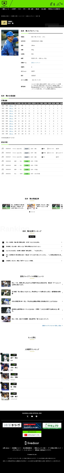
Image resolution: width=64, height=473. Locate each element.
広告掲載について (16, 448)
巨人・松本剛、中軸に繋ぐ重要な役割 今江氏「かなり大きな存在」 (23, 242)
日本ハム (11, 105)
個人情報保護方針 (27, 448)
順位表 (37, 9)
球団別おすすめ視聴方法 (54, 9)
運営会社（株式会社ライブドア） (43, 450)
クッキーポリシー (28, 450)
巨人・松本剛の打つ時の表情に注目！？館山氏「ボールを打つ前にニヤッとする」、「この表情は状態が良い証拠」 (33, 255)
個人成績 (43, 9)
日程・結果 (30, 9)
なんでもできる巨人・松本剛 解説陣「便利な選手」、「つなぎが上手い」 (24, 250)
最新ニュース (6, 9)
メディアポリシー (16, 450)
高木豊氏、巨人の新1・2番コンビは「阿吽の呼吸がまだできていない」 (23, 246)
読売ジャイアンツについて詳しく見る (51, 325)
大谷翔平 (14, 9)
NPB (24, 9)
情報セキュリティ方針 (40, 448)
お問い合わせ (6, 448)
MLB (19, 9)
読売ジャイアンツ (35, 62)
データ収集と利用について (54, 448)
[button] (29, 211)
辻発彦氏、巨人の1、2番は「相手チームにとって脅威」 (20, 260)
